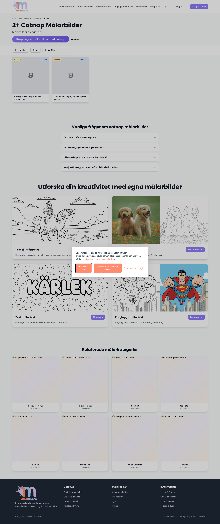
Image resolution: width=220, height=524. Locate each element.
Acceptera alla (83, 268)
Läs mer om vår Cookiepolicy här (99, 258)
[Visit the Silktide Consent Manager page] (141, 268)
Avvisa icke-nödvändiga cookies (107, 268)
